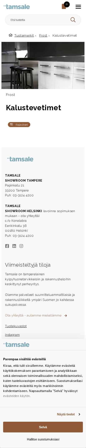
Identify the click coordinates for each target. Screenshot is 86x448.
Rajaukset (21, 124)
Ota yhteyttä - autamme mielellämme (33, 315)
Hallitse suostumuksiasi (43, 439)
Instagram (12, 334)
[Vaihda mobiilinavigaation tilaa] (78, 7)
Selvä (43, 427)
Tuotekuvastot (16, 326)
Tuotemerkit (24, 35)
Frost (43, 35)
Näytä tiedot (66, 414)
